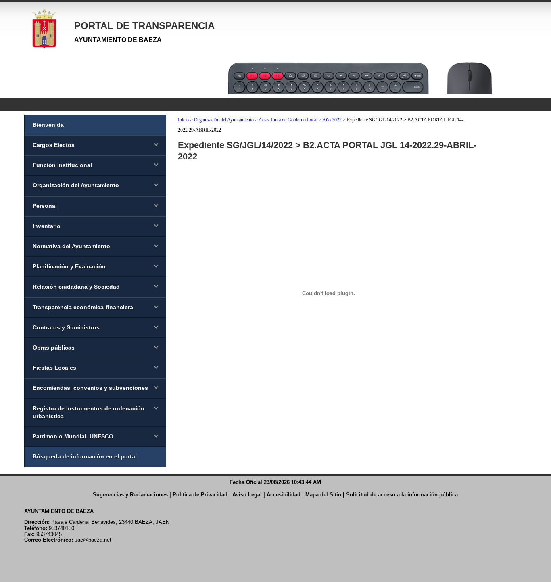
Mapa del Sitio (323, 495)
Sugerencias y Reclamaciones (130, 495)
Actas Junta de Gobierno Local (288, 119)
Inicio (183, 119)
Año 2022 (332, 119)
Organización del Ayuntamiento (224, 119)
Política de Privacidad (200, 495)
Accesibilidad (284, 495)
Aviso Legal (247, 495)
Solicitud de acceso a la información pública (402, 495)
